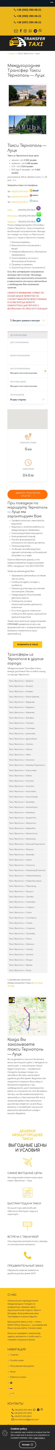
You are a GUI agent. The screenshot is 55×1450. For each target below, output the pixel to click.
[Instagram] (25, 31)
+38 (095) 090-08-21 (29, 16)
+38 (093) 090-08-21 (29, 9)
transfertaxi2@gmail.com (27, 1420)
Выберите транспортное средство (28, 494)
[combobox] (27, 321)
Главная (11, 54)
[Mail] (16, 31)
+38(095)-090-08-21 (19, 197)
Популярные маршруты (22, 1366)
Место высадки (17, 382)
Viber (12, 210)
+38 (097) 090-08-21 (29, 22)
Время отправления (19, 356)
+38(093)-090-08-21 (19, 192)
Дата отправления (18, 342)
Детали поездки (18, 335)
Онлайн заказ (17, 1360)
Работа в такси (18, 1377)
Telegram (12, 222)
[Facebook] (20, 31)
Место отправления (19, 369)
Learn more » (39, 1438)
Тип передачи (16, 395)
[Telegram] (35, 31)
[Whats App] (30, 31)
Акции (13, 1372)
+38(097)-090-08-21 (19, 202)
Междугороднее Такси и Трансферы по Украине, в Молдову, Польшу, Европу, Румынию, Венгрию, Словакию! (27, 42)
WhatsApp (12, 216)
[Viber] (40, 31)
